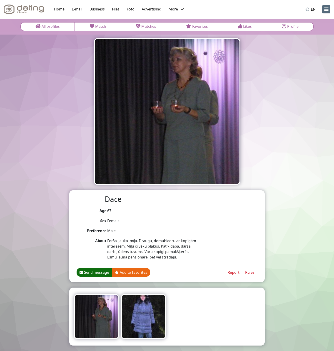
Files (116, 9)
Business (97, 9)
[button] (176, 9)
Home (59, 9)
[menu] (326, 9)
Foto (131, 9)
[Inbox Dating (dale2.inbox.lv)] (24, 9)
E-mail (77, 9)
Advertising (151, 9)
